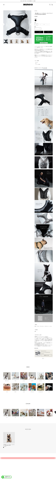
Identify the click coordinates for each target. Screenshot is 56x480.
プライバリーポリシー (7, 467)
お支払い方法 (5, 464)
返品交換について (6, 465)
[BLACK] (35, 20)
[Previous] (3, 24)
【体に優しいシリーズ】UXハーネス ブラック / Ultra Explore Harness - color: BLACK (3, 447)
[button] (50, 4)
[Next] (31, 24)
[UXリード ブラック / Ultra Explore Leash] (37, 353)
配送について (5, 462)
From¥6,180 (4, 446)
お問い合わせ (5, 460)
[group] (28, 1)
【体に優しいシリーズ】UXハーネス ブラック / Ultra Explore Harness (8, 445)
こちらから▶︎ (45, 67)
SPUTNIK (36, 10)
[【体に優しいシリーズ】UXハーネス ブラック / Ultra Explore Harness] (5, 41)
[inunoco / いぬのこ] (28, 4)
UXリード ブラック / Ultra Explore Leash (45, 352)
